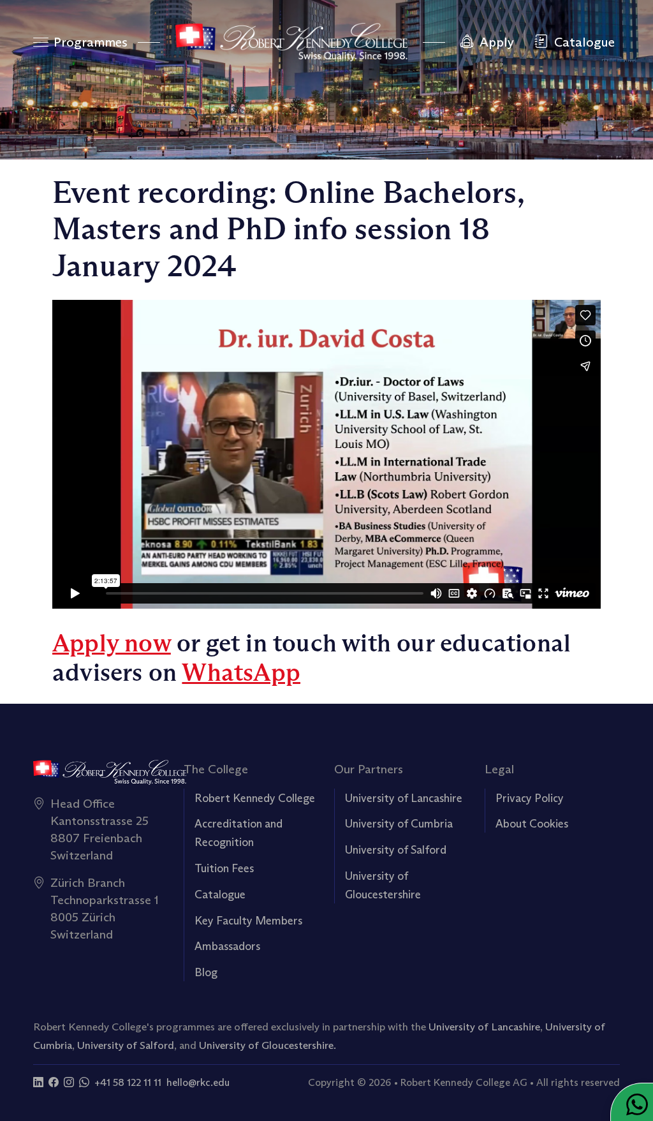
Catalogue (220, 894)
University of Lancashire (403, 798)
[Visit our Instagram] (69, 1082)
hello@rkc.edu (198, 1082)
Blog (205, 972)
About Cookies (531, 824)
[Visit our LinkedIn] (38, 1082)
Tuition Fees (224, 868)
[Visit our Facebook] (53, 1082)
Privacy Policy (529, 798)
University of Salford (395, 850)
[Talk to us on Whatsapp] (84, 1082)
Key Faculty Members (248, 921)
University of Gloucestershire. (267, 1045)
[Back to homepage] (291, 42)
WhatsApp (241, 673)
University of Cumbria (399, 824)
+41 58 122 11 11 (127, 1082)
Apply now (111, 643)
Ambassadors (227, 946)
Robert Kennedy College (254, 798)
